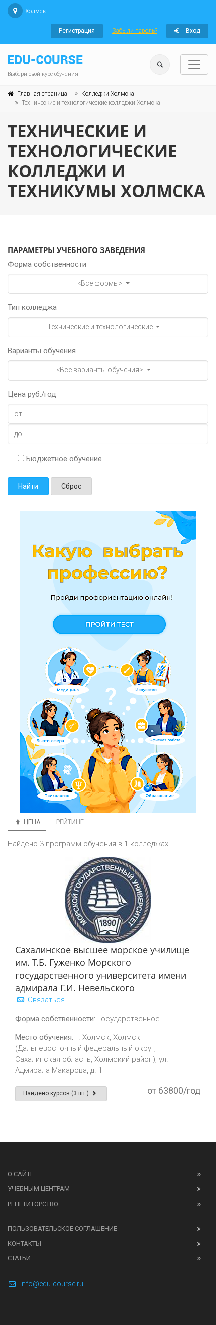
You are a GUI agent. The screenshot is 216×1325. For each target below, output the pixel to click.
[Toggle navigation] (194, 64)
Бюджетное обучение (63, 458)
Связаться (45, 999)
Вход (192, 30)
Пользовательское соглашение (62, 1228)
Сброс (71, 486)
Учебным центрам (39, 1188)
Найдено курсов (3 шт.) (56, 1093)
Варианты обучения (42, 350)
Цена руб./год (32, 394)
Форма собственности (47, 264)
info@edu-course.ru (51, 1284)
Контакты (24, 1243)
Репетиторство (33, 1204)
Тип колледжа (32, 307)
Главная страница (42, 93)
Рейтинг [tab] (70, 822)
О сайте (21, 1174)
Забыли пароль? (134, 30)
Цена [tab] (31, 822)
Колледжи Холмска (107, 93)
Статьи (19, 1258)
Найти (28, 486)
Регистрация (77, 30)
